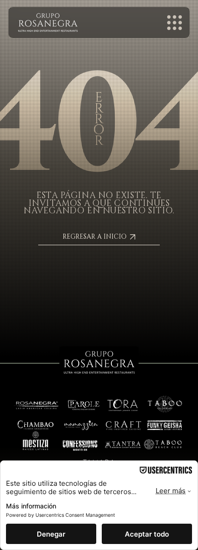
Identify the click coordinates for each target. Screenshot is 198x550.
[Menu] (175, 22)
